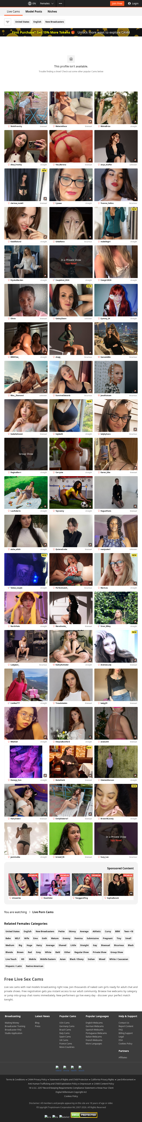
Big (20, 945)
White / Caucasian (118, 959)
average (50, 945)
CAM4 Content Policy (104, 1083)
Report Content (126, 1026)
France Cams (65, 1043)
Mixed (102, 959)
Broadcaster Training (15, 1026)
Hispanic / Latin (14, 966)
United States (22, 21)
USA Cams (64, 1022)
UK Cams (63, 1040)
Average (84, 931)
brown (20, 952)
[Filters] (7, 21)
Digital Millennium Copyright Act (71, 1092)
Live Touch (11, 959)
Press (37, 1026)
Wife (26, 938)
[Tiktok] (58, 1068)
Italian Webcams (94, 1036)
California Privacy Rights (102, 1079)
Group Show (116, 952)
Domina (78, 938)
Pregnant (108, 938)
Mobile (32, 959)
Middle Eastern (48, 959)
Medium (10, 945)
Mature (55, 938)
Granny (66, 938)
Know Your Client (105, 1087)
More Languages (94, 1043)
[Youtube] (81, 1068)
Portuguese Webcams (96, 1033)
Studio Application (13, 1033)
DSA (121, 1040)
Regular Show (81, 952)
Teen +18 (128, 931)
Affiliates (123, 1057)
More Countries (66, 1047)
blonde (9, 952)
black (131, 945)
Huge (29, 945)
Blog (37, 1022)
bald (57, 952)
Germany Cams (66, 1026)
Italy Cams (64, 1033)
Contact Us (124, 1022)
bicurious (119, 945)
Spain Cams (65, 1036)
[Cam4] (12, 3)
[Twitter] (74, 1068)
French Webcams (94, 1040)
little (73, 945)
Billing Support (126, 1033)
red (30, 952)
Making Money (12, 1022)
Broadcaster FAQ (13, 1029)
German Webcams (95, 1026)
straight (84, 945)
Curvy (108, 931)
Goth (44, 938)
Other (67, 952)
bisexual (105, 945)
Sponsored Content (120, 868)
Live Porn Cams (43, 912)
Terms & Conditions (15, 1079)
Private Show (99, 952)
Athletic (97, 931)
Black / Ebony (77, 959)
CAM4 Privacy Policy (37, 1079)
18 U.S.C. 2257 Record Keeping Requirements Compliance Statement (62, 1087)
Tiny (119, 938)
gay (95, 945)
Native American (34, 966)
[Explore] (60, 3)
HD (22, 959)
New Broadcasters (54, 21)
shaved (62, 945)
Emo (35, 938)
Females (45, 3)
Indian (91, 959)
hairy (39, 945)
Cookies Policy (125, 1043)
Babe (8, 938)
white (48, 952)
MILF (17, 938)
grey (38, 952)
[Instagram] (66, 1068)
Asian (63, 959)
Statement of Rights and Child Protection (69, 1079)
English (37, 21)
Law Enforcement (125, 1079)
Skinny (72, 931)
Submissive (93, 938)
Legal (121, 1036)
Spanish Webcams (94, 1029)
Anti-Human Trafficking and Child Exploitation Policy (53, 1083)
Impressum (85, 1083)
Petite (61, 931)
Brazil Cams (65, 1029)
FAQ (121, 1029)
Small (128, 938)
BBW (117, 931)
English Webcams (94, 1022)
